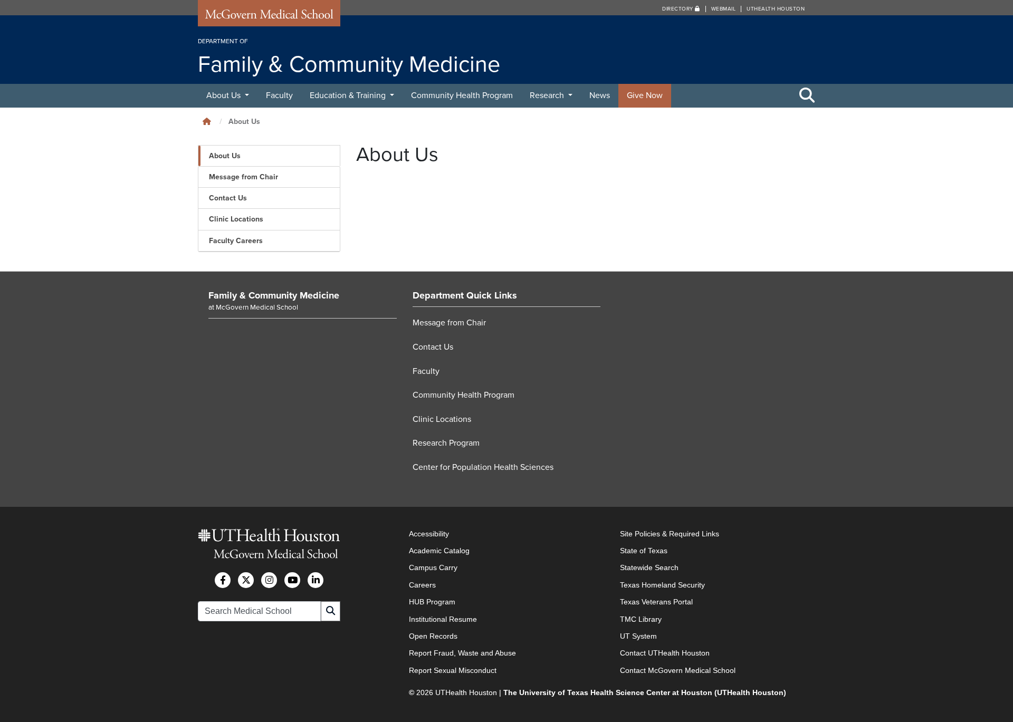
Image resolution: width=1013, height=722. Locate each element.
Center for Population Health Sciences (483, 467)
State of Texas (643, 550)
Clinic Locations (236, 219)
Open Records (433, 636)
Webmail (723, 9)
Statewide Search (649, 567)
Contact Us (228, 198)
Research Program (446, 443)
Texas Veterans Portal (656, 602)
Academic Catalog (439, 550)
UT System (638, 636)
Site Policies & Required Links (669, 534)
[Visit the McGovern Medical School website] (269, 17)
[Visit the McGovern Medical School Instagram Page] (269, 580)
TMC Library (641, 619)
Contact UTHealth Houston (665, 653)
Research (548, 95)
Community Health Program (462, 95)
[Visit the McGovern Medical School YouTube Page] (292, 580)
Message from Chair (243, 176)
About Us (224, 95)
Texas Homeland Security (662, 585)
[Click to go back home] (206, 121)
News (599, 95)
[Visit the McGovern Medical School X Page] (246, 580)
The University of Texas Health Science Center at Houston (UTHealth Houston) (644, 692)
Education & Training (349, 95)
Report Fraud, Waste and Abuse (462, 653)
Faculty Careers (236, 240)
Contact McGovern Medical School (677, 670)
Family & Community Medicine (273, 295)
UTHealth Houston (776, 9)
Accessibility (429, 534)
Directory (678, 9)
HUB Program (432, 602)
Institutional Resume (443, 619)
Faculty (279, 95)
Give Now (645, 95)
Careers (422, 585)
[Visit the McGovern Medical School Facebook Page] (223, 580)
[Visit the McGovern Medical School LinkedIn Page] (315, 580)
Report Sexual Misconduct (452, 670)
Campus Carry (433, 567)
